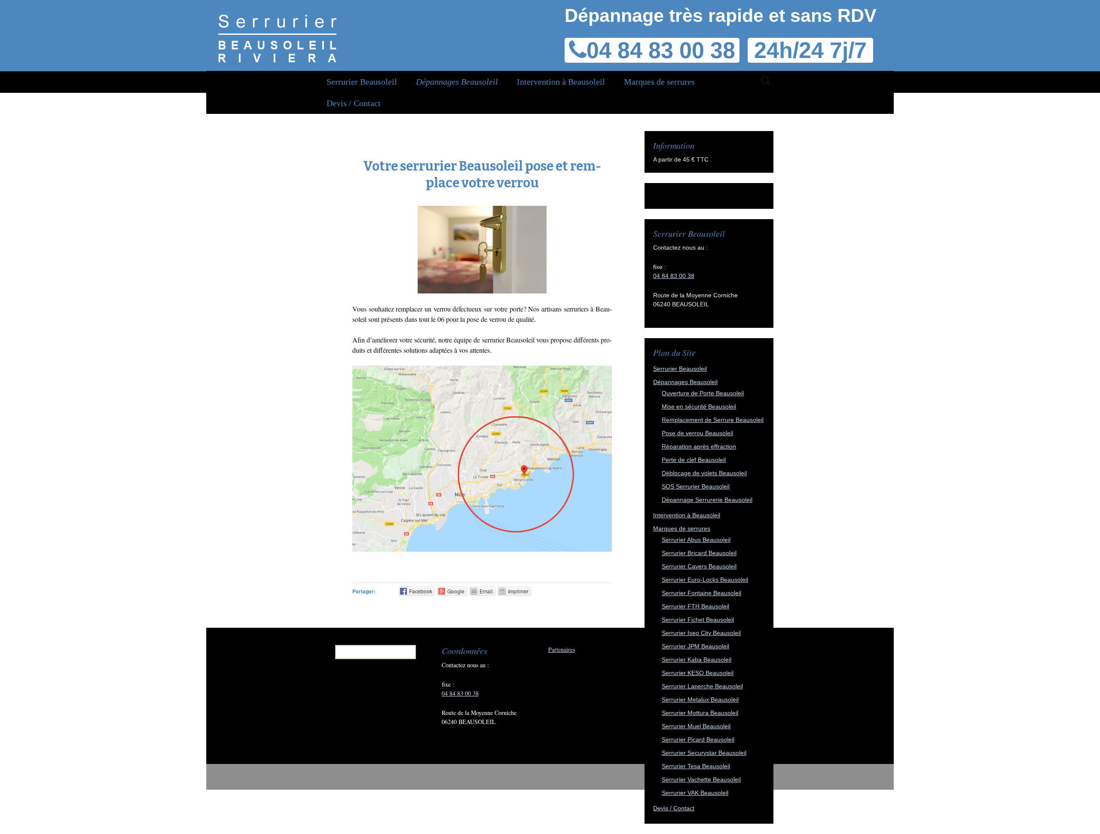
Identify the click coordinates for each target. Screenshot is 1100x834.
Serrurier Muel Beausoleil (696, 726)
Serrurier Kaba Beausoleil (696, 659)
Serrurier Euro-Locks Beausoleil (705, 579)
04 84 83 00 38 (661, 50)
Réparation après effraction (699, 446)
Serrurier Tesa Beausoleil (696, 766)
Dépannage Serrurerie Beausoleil (707, 499)
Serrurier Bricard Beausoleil (699, 553)
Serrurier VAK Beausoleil (695, 792)
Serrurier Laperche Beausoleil (702, 686)
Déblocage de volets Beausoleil (704, 473)
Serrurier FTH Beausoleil (695, 606)
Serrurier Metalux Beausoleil (700, 699)
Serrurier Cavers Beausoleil (699, 566)
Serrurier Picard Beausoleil (698, 739)
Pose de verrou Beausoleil (697, 433)
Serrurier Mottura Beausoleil (700, 712)
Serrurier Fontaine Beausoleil (701, 593)
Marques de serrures (659, 81)
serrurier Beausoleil (508, 339)
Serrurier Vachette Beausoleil (701, 779)
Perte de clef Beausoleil (694, 459)
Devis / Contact (354, 103)
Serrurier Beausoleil (362, 81)
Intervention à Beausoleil (561, 81)
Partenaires (561, 649)
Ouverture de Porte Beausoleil (703, 393)
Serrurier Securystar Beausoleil (704, 752)
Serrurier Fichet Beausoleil (698, 619)
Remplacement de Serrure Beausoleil (713, 419)
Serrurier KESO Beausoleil (697, 672)
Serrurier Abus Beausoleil (696, 539)
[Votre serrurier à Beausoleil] (277, 34)
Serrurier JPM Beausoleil (695, 646)
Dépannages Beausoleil (457, 81)
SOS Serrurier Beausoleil (696, 486)
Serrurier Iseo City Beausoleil (701, 632)
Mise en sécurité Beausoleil (699, 406)
